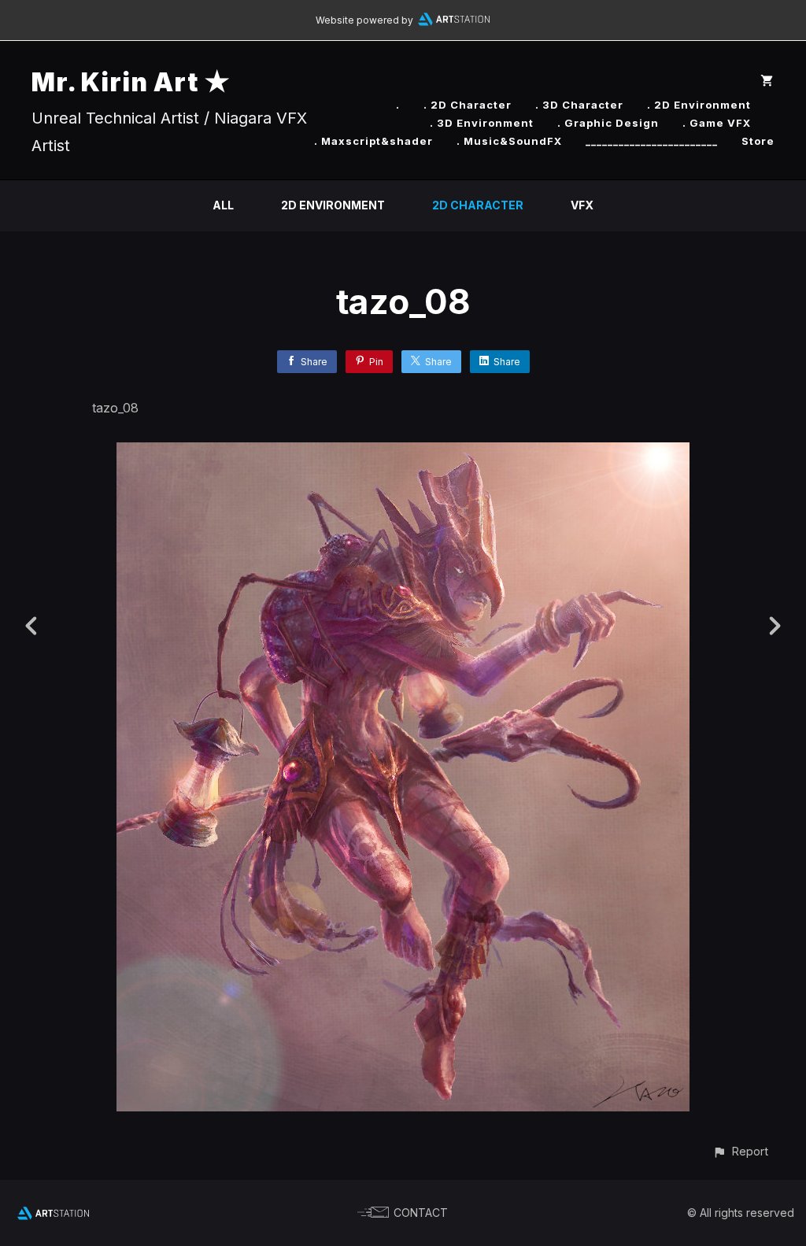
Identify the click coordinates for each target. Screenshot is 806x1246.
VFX (582, 205)
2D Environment (333, 205)
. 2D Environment (699, 104)
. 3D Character (579, 104)
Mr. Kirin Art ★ (131, 82)
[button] (740, 1151)
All (223, 205)
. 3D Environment (482, 122)
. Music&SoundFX (509, 141)
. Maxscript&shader (373, 141)
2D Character (477, 205)
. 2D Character (467, 104)
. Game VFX (716, 122)
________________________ (652, 141)
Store (758, 141)
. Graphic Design (608, 122)
